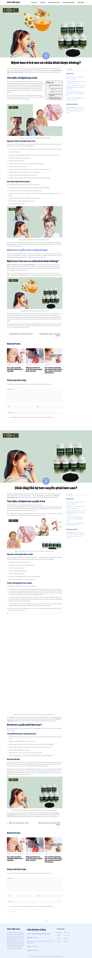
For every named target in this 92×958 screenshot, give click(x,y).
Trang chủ (34, 2)
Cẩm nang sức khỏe (54, 2)
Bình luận (11, 389)
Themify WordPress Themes (56, 956)
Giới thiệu (42, 2)
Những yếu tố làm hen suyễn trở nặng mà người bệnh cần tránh (34, 369)
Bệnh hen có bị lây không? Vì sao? (19, 823)
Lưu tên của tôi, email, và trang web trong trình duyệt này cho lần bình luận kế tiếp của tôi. (31, 417)
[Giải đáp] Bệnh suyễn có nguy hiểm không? (49, 334)
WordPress (47, 956)
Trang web (10, 412)
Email (38, 406)
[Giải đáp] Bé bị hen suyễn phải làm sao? (20, 334)
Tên (9, 406)
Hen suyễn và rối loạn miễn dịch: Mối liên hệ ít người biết (14, 369)
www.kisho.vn (35, 946)
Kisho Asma (80, 2)
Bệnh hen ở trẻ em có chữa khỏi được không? (46, 63)
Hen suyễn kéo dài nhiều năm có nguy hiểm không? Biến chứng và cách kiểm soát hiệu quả (53, 370)
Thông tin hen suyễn (68, 2)
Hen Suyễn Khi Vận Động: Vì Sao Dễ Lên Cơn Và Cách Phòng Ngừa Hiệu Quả (75, 93)
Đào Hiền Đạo (33, 956)
